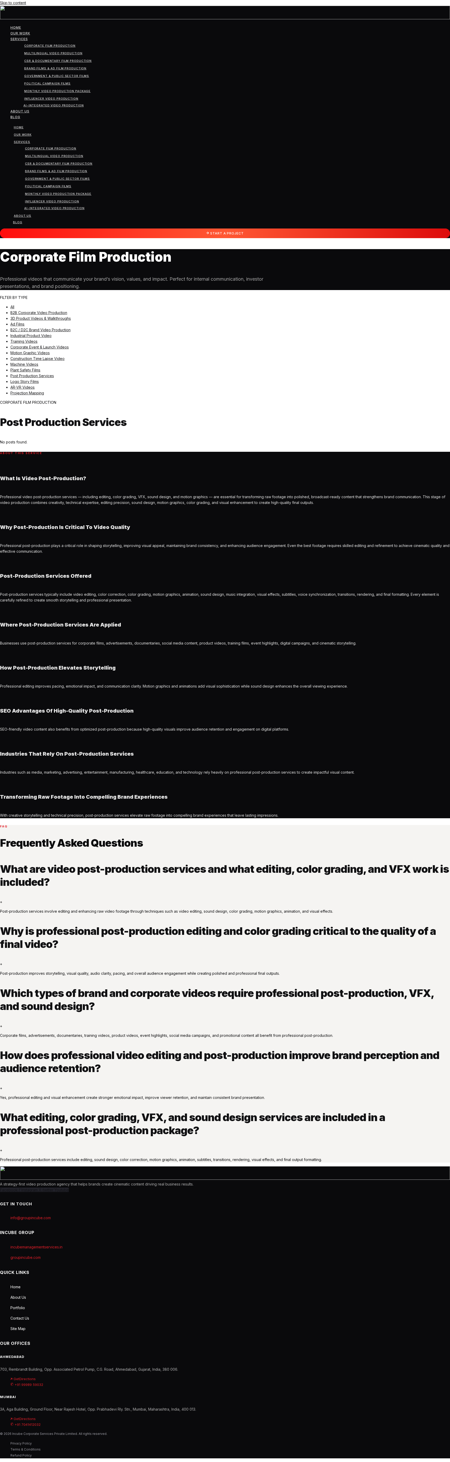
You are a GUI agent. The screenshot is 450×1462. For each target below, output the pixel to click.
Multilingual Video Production (53, 53)
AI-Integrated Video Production (53, 105)
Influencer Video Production (51, 98)
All (12, 307)
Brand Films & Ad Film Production (55, 68)
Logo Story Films (24, 381)
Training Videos (24, 341)
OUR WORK (20, 33)
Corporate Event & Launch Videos (39, 347)
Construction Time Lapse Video (37, 358)
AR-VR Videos (22, 387)
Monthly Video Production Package (57, 91)
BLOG (15, 117)
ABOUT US (19, 111)
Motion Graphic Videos (30, 353)
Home (15, 27)
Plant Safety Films (25, 370)
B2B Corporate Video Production (38, 312)
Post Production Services (32, 376)
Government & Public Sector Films (56, 76)
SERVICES (19, 39)
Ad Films (17, 324)
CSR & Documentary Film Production (58, 61)
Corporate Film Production (50, 45)
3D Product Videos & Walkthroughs (40, 318)
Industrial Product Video (31, 335)
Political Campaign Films (47, 83)
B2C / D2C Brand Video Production (40, 330)
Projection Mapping (27, 393)
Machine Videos (24, 364)
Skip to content (13, 3)
